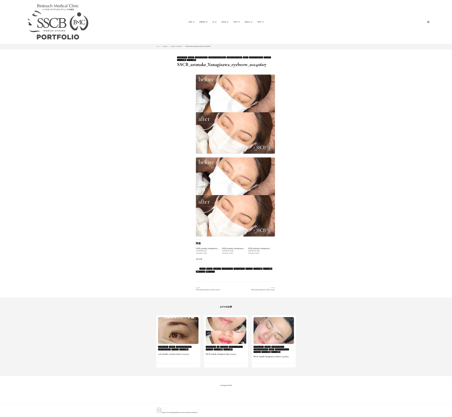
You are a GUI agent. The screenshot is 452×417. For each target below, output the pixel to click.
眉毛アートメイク (210, 271)
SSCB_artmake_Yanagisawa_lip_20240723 (221, 354)
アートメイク (267, 57)
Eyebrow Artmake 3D (277, 346)
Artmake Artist (182, 57)
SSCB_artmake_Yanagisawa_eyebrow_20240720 (240, 248)
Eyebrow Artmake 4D (201, 57)
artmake (202, 268)
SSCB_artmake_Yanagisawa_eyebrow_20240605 (271, 356)
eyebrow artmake (227, 268)
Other (235, 22)
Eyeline (224, 22)
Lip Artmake (224, 346)
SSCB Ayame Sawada (164, 349)
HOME (190, 22)
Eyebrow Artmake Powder (234, 57)
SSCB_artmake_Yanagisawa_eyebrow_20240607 (214, 248)
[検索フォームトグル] (428, 22)
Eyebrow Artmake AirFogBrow (217, 57)
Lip (213, 22)
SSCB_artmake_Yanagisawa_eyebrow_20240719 (266, 248)
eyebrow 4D (217, 268)
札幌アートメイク (200, 271)
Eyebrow (202, 22)
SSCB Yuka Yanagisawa (256, 57)
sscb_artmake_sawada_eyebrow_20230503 (173, 354)
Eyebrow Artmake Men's (260, 349)
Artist (259, 22)
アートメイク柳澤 (191, 59)
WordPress (194, 412)
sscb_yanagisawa (239, 268)
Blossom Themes (180, 412)
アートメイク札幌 (181, 59)
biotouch (209, 268)
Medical (247, 22)
